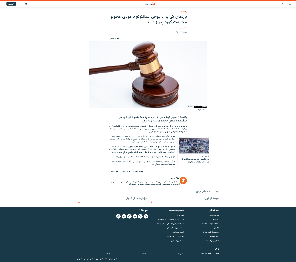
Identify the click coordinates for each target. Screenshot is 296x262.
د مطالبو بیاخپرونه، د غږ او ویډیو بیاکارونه (170, 224)
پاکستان (183, 11)
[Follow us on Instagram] (129, 216)
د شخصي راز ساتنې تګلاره (175, 228)
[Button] (114, 38)
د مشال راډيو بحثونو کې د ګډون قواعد (171, 219)
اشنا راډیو (108, 253)
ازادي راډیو (180, 253)
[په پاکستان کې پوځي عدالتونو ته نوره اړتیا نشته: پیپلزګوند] (194, 145)
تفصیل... (152, 202)
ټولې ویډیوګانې (214, 215)
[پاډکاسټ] (118, 216)
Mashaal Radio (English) (210, 253)
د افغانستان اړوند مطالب (210, 224)
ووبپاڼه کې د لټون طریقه (175, 236)
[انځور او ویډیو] (26, 4)
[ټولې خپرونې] (19, 4)
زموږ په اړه (180, 215)
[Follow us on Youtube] (135, 216)
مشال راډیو (183, 28)
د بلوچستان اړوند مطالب (210, 232)
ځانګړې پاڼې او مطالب (211, 241)
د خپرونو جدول (214, 236)
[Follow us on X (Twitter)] (140, 216)
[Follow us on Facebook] (146, 216)
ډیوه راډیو (144, 253)
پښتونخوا (216, 219)
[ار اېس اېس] (124, 216)
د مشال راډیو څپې (177, 241)
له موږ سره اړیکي (178, 232)
